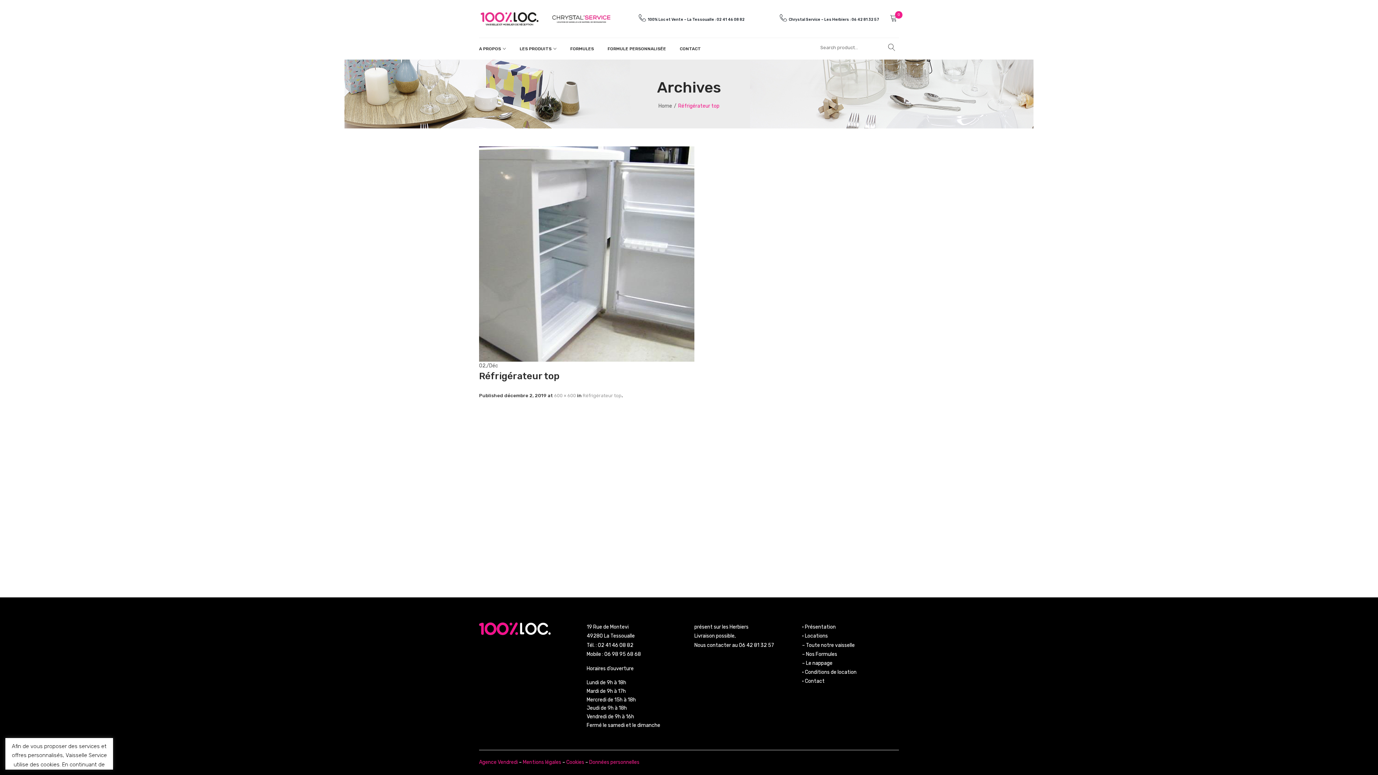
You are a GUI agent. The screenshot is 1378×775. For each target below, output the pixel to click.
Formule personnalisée (637, 48)
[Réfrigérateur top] (586, 253)
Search (892, 47)
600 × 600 (565, 395)
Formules (582, 48)
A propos (490, 48)
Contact (690, 48)
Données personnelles (614, 762)
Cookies (575, 762)
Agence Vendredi (498, 762)
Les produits (536, 48)
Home (665, 106)
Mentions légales (542, 762)
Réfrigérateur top (602, 395)
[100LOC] (509, 18)
